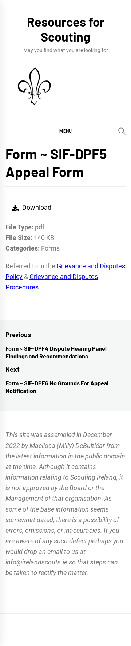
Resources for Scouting (65, 29)
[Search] (122, 131)
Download (36, 207)
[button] (65, 130)
